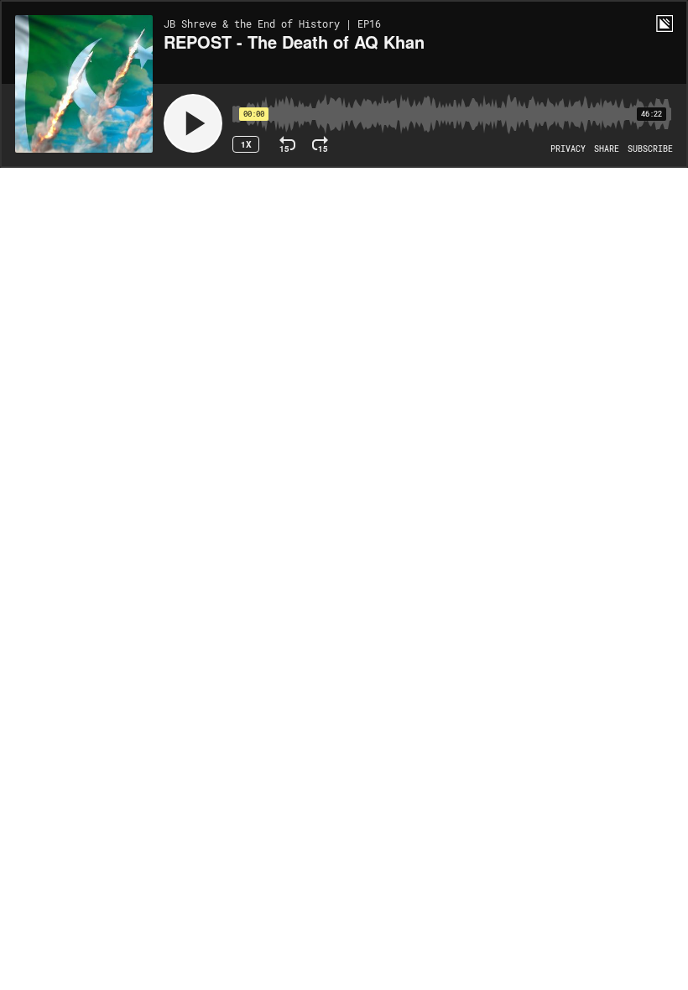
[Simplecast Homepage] (664, 23)
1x (246, 144)
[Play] (193, 123)
